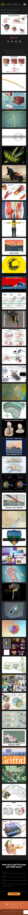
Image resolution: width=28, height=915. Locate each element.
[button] (8, 41)
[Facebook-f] (11, 907)
